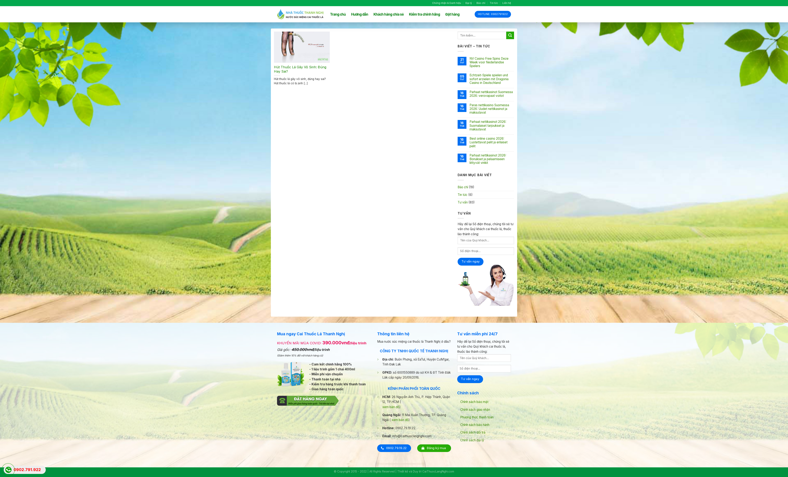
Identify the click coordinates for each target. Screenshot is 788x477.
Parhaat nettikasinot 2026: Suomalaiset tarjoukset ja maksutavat (488, 125)
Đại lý (468, 3)
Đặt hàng (452, 14)
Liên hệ (506, 3)
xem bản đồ (390, 407)
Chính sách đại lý (472, 440)
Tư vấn (463, 202)
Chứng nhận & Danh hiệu (446, 3)
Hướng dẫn (359, 14)
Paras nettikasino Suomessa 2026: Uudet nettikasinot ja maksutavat (489, 108)
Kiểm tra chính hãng (424, 14)
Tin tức (494, 3)
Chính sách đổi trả (473, 432)
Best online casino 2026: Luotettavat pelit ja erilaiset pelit (488, 142)
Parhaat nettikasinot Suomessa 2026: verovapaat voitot (491, 94)
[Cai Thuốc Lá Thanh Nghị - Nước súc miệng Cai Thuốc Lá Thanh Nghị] (300, 14)
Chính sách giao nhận (475, 410)
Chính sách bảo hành (474, 425)
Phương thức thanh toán (477, 417)
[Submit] (510, 35)
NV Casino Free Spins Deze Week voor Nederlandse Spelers (489, 62)
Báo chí (480, 3)
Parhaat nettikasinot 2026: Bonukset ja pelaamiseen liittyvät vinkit (488, 159)
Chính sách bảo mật (474, 402)
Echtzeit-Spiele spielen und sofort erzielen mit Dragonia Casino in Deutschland (489, 78)
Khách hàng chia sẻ (388, 14)
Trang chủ (338, 14)
